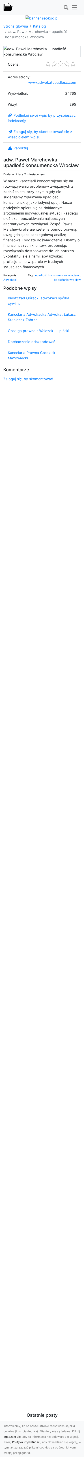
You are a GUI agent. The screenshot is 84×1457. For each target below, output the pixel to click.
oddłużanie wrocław (67, 279)
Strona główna (15, 26)
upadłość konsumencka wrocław (57, 275)
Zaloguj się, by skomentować (28, 379)
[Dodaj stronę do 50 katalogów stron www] (42, 17)
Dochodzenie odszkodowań (31, 341)
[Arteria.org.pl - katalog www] (8, 7)
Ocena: (13, 64)
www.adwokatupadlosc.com (52, 82)
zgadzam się (12, 1436)
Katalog (39, 26)
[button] (65, 8)
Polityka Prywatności (26, 1442)
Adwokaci (10, 279)
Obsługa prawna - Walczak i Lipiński (38, 330)
